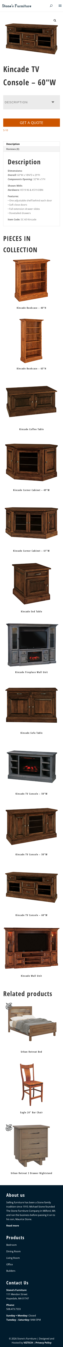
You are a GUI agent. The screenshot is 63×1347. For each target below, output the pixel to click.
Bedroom (11, 1244)
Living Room (13, 1257)
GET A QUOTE (31, 122)
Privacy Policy (43, 1342)
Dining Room (13, 1251)
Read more (12, 1225)
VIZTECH (28, 1342)
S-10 (5, 130)
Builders (10, 1270)
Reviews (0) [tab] (12, 149)
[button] (55, 20)
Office (9, 1264)
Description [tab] (13, 144)
